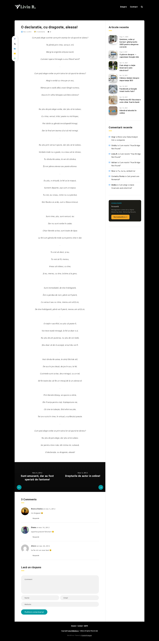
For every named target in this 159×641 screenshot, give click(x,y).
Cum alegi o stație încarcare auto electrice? (127, 67)
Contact (134, 7)
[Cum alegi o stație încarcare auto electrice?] (113, 65)
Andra (113, 185)
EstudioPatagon (87, 635)
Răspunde (36, 518)
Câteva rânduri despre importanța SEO (129, 79)
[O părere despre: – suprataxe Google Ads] (113, 54)
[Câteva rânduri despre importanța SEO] (113, 78)
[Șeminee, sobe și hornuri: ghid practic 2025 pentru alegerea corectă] (113, 39)
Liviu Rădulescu (73, 631)
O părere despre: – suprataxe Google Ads (129, 55)
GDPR (86, 626)
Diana (33, 527)
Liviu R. (114, 154)
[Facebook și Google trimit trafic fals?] (113, 89)
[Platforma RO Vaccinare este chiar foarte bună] (113, 100)
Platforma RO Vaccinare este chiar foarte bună (130, 101)
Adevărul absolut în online (128, 111)
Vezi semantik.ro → (120, 217)
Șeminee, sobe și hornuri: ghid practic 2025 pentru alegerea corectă (129, 43)
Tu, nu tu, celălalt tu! (126, 171)
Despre (123, 7)
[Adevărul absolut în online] (113, 110)
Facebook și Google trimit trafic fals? (128, 90)
